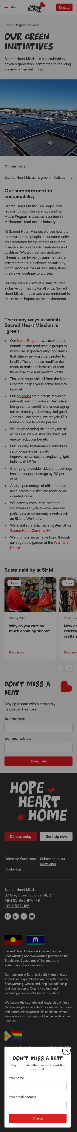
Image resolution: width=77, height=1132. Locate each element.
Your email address (22, 1097)
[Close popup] (67, 1051)
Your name (16, 1078)
